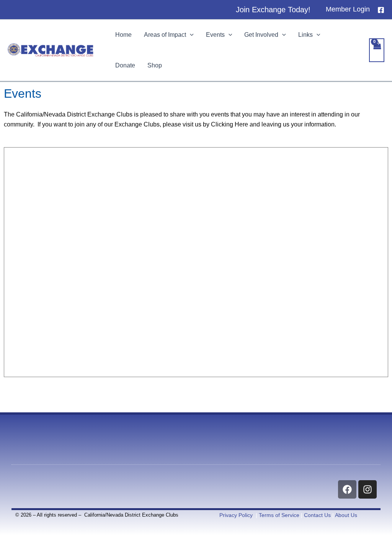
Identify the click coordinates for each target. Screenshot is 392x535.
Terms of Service (279, 515)
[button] (273, 9)
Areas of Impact (165, 34)
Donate (125, 65)
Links (305, 34)
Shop (154, 65)
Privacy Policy (236, 515)
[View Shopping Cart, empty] (376, 50)
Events (215, 34)
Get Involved (261, 34)
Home (123, 34)
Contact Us (317, 515)
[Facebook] (380, 10)
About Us (346, 515)
